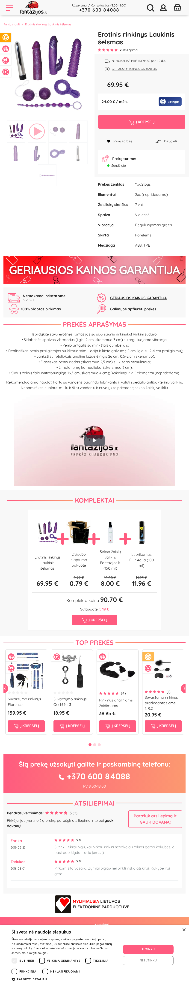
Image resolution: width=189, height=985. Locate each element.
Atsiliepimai (94, 803)
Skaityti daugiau (37, 953)
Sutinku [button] (148, 949)
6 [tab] (37, 153)
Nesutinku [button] (148, 960)
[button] (65, 979)
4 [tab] (78, 131)
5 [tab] (16, 153)
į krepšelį (29, 725)
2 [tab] (37, 131)
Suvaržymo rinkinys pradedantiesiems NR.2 (161, 703)
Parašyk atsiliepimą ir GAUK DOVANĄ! (155, 819)
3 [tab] (57, 131)
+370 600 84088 (99, 10)
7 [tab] (57, 153)
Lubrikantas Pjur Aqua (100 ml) (141, 560)
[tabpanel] (47, 74)
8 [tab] (78, 153)
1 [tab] (16, 131)
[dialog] (94, 955)
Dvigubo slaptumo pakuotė (79, 560)
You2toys (143, 184)
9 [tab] (47, 175)
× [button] (184, 930)
